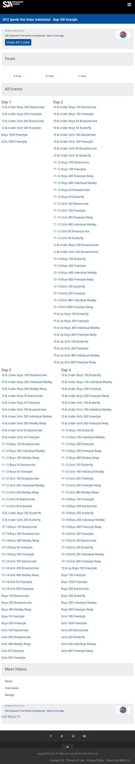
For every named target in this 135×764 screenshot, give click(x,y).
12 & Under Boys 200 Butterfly (21, 513)
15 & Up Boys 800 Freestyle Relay (75, 335)
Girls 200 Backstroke (74, 630)
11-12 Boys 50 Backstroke (18, 465)
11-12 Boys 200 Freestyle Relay (81, 451)
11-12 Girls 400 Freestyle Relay (73, 217)
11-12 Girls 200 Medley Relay (20, 492)
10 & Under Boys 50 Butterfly (72, 128)
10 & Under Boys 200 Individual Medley (26, 382)
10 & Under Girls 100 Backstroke (74, 135)
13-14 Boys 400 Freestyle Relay (81, 527)
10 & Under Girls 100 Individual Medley (86, 409)
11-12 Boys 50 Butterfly (68, 197)
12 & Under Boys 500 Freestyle (21, 114)
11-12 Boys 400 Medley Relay (80, 458)
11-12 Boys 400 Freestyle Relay (73, 176)
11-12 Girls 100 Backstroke (70, 204)
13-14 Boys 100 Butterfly (69, 259)
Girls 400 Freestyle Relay (77, 651)
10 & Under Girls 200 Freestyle (81, 416)
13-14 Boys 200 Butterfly (77, 513)
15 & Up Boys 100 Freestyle (79, 568)
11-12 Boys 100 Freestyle (69, 169)
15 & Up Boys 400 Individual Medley (76, 328)
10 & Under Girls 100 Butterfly (80, 403)
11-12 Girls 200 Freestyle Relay (81, 485)
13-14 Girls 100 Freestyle (77, 534)
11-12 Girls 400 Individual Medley (74, 224)
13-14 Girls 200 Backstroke (78, 540)
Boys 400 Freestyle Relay (77, 609)
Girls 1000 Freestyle (74, 623)
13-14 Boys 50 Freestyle (17, 547)
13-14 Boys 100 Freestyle (77, 499)
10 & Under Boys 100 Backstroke (74, 107)
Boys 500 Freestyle (13, 623)
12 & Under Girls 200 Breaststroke (75, 252)
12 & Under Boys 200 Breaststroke (76, 245)
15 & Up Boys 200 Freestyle (71, 321)
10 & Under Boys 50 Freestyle (20, 403)
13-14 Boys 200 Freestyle (69, 266)
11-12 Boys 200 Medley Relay (20, 458)
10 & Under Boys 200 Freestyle (81, 389)
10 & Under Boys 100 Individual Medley (86, 382)
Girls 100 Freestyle (73, 616)
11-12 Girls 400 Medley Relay (80, 492)
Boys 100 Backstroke (15, 596)
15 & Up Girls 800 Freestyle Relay (74, 362)
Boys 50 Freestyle (12, 616)
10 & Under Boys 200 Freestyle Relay (85, 396)
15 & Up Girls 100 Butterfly (70, 341)
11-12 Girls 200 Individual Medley (22, 485)
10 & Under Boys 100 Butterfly (81, 375)
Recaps (9, 695)
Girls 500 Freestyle (13, 658)
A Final (17, 76)
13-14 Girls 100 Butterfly (69, 286)
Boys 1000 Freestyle (74, 582)
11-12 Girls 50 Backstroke (18, 499)
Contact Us (57, 760)
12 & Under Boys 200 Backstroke (22, 107)
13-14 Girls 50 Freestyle (16, 582)
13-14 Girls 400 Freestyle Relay (81, 561)
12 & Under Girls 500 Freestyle (21, 128)
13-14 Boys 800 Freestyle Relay (73, 279)
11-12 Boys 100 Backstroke (71, 162)
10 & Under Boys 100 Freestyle (73, 114)
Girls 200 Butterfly (73, 637)
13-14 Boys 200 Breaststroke (20, 534)
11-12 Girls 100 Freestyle (69, 210)
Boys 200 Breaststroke (16, 603)
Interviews (12, 688)
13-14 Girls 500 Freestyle (17, 589)
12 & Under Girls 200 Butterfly (21, 520)
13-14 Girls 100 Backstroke (19, 561)
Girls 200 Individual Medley (78, 644)
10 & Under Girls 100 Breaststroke (23, 409)
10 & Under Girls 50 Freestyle (20, 437)
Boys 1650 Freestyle (14, 135)
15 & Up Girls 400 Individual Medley (76, 355)
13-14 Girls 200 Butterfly (77, 547)
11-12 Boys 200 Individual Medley (23, 451)
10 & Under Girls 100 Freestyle (73, 141)
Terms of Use (75, 760)
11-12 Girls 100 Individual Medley (82, 472)
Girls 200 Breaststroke (16, 637)
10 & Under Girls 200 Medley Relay (23, 423)
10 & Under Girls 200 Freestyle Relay (84, 423)
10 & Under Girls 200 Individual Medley (26, 416)
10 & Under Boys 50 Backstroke (22, 396)
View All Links (18, 42)
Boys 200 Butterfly (73, 596)
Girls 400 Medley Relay (16, 644)
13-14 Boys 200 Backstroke (79, 506)
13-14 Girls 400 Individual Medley (74, 300)
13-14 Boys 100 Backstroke (19, 527)
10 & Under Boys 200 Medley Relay (24, 389)
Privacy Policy (95, 760)
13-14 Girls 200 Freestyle (69, 293)
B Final (50, 76)
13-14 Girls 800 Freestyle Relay (73, 307)
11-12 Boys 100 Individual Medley (83, 437)
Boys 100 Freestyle (73, 575)
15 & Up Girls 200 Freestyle (70, 348)
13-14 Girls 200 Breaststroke (20, 568)
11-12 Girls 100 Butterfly (77, 465)
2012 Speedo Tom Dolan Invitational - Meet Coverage (34, 35)
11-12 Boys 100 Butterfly (77, 430)
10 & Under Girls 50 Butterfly (72, 155)
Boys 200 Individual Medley (79, 603)
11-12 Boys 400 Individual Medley (75, 183)
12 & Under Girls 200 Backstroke (22, 121)
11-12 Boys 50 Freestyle (17, 472)
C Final (82, 76)
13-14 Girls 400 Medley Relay (20, 575)
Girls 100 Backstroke (14, 630)
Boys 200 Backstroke (75, 589)
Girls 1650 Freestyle (14, 141)
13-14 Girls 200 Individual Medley (82, 554)
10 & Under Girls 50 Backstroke (21, 430)
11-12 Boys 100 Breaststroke (20, 444)
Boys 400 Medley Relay (16, 609)
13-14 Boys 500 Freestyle (17, 554)
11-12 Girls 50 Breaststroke (71, 231)
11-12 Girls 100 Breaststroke (20, 478)
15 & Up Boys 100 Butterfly (71, 314)
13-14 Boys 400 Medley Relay (20, 540)
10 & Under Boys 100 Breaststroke (24, 375)
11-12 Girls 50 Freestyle (16, 506)
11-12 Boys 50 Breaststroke (71, 190)
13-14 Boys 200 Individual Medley (83, 520)
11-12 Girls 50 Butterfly (68, 238)
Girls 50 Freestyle (12, 651)
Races (8, 681)
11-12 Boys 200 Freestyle (77, 444)
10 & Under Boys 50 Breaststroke (75, 121)
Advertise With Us (118, 760)
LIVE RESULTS (10, 717)
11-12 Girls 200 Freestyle (77, 478)
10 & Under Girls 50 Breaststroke (75, 148)
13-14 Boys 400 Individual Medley (75, 272)
